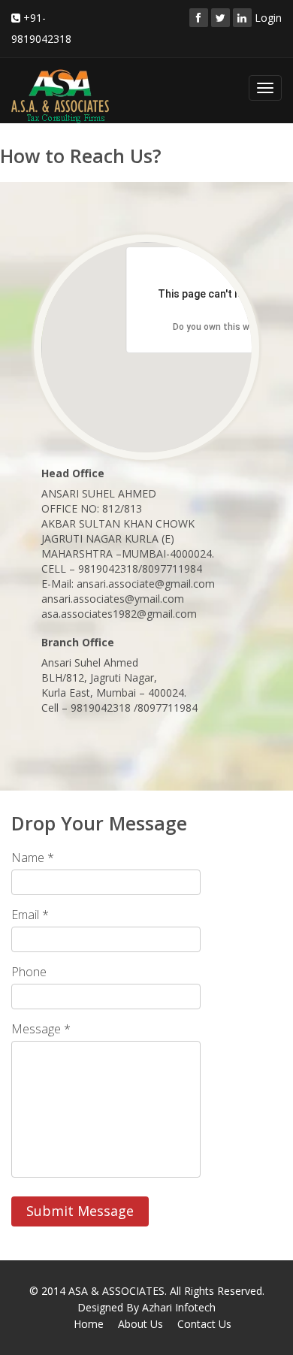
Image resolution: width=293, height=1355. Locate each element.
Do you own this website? (227, 327)
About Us (140, 1324)
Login (268, 18)
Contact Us (204, 1324)
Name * (32, 857)
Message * (41, 1029)
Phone (29, 971)
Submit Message (80, 1211)
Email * (30, 914)
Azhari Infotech (179, 1307)
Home (89, 1324)
